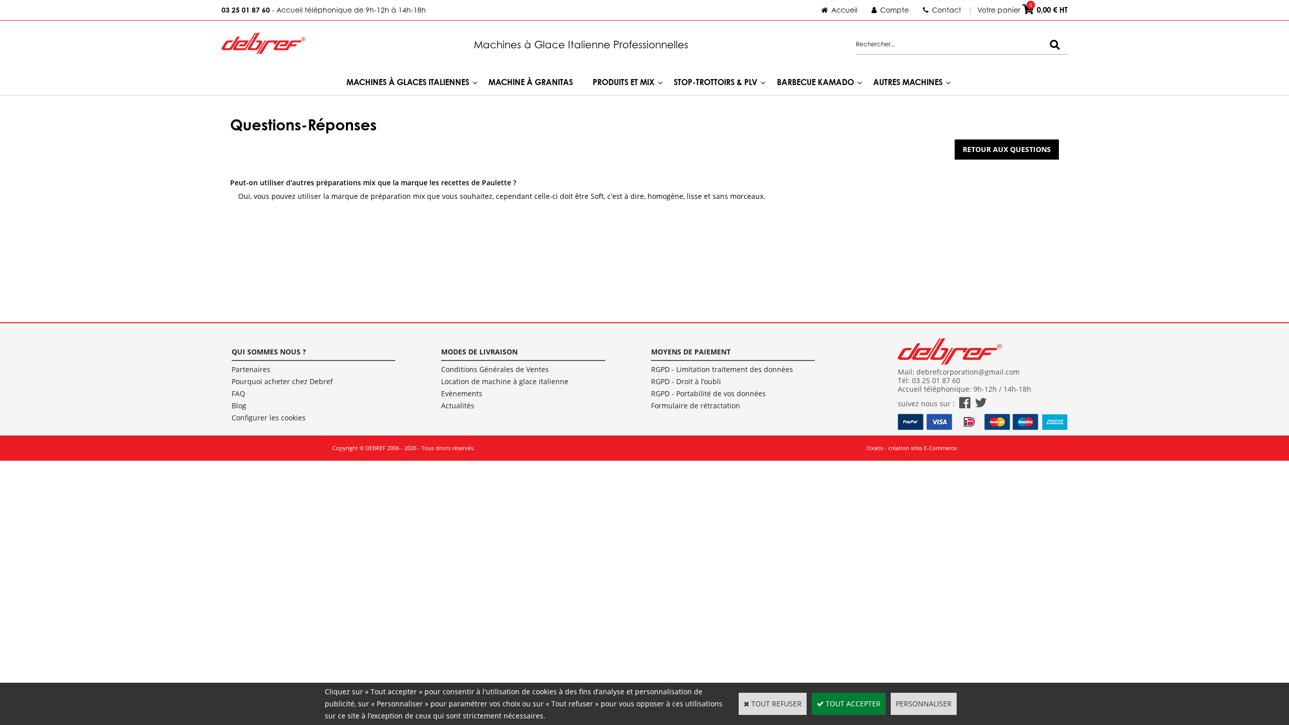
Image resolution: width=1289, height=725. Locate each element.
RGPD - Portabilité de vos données (708, 393)
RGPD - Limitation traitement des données (722, 369)
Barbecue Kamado (815, 82)
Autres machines (908, 82)
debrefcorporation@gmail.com (968, 372)
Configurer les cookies (269, 417)
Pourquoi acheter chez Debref (282, 381)
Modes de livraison (479, 351)
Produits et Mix (624, 82)
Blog (239, 405)
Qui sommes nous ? (269, 351)
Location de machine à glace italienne (504, 381)
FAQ (238, 393)
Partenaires (251, 369)
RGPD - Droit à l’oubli (686, 381)
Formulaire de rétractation (695, 405)
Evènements (461, 393)
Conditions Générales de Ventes (495, 369)
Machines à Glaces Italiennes (407, 82)
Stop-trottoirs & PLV (715, 82)
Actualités (457, 405)
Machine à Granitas (530, 82)
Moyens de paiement (691, 351)
